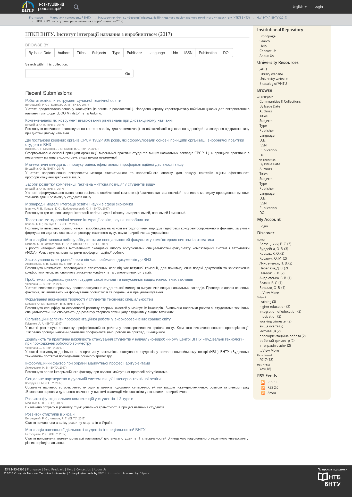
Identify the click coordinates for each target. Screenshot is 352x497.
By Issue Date (40, 52)
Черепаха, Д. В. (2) (273, 268)
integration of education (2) (280, 311)
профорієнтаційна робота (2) (282, 336)
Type (116, 52)
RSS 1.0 (272, 382)
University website (273, 78)
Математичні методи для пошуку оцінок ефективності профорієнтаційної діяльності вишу (104, 164)
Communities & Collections (280, 101)
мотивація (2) (270, 331)
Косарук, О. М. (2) (273, 258)
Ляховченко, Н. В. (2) (275, 263)
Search (264, 41)
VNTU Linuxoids (109, 473)
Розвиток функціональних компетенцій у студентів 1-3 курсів (79, 398)
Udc (174, 52)
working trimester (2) (275, 321)
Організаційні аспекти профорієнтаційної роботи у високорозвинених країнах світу (98, 318)
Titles (81, 52)
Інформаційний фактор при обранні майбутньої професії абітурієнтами (87, 363)
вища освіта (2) (271, 326)
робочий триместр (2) (277, 340)
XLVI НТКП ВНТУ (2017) (272, 17)
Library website (271, 74)
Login (263, 226)
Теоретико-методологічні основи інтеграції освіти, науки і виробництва (87, 219)
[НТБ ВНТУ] (329, 479)
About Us (266, 55)
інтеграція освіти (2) (275, 345)
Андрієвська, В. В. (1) (275, 278)
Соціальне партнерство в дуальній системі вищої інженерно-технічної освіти (93, 378)
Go (127, 73)
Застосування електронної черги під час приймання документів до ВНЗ (88, 259)
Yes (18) (265, 369)
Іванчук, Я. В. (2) (271, 273)
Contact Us (267, 50)
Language (156, 52)
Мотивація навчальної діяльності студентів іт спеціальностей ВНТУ (85, 429)
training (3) (267, 301)
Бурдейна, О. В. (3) (273, 248)
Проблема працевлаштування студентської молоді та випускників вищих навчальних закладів (109, 279)
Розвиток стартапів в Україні (50, 414)
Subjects (99, 52)
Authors (64, 52)
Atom (271, 393)
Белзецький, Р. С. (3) (275, 244)
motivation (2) (270, 316)
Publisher (134, 52)
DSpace (144, 473)
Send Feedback (54, 469)
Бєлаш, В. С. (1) (270, 282)
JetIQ (263, 69)
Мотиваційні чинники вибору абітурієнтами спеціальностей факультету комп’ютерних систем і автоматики (119, 239)
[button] (300, 6)
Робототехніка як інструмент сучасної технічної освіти (73, 100)
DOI (226, 52)
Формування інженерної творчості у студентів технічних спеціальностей (89, 299)
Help (263, 46)
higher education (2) (274, 306)
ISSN (188, 52)
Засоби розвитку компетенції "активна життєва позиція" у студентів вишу (90, 184)
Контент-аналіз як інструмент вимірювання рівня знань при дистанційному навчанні (98, 120)
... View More (269, 292)
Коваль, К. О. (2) (271, 253)
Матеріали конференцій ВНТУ (70, 17)
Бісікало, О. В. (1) (272, 287)
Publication (208, 52)
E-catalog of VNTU (273, 83)
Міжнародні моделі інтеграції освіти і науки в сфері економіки (79, 203)
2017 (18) (266, 359)
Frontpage (36, 17)
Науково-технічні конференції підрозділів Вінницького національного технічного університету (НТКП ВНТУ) (174, 17)
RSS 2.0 (272, 387)
